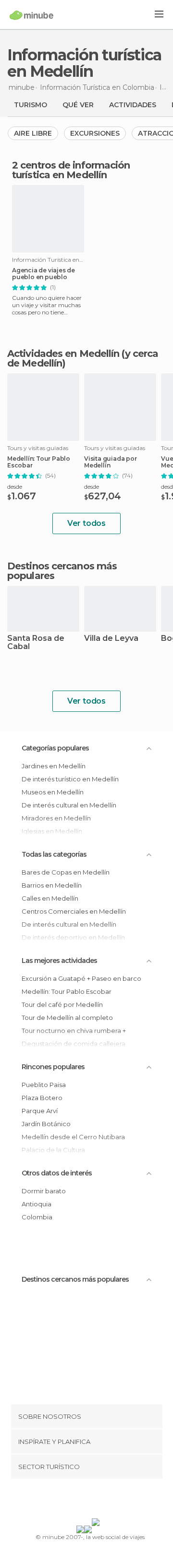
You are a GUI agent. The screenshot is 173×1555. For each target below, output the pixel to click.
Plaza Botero (42, 1098)
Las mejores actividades (59, 960)
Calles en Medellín (50, 898)
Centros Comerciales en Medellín (74, 911)
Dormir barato (44, 1191)
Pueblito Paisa (44, 1084)
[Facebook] (71, 1500)
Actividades (132, 104)
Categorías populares (55, 748)
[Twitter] (84, 1500)
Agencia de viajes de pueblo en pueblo (43, 274)
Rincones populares (53, 1066)
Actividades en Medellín (63, 353)
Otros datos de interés (57, 1173)
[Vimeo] (96, 1500)
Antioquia (36, 1204)
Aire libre (33, 133)
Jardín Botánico (46, 1124)
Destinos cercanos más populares (62, 570)
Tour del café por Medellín (62, 1004)
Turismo (30, 104)
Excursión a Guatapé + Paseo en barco (81, 978)
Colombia (37, 1217)
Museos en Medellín (53, 792)
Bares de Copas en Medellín (66, 872)
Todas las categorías (54, 854)
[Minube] (31, 15)
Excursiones (95, 133)
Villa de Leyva (111, 639)
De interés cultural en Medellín (69, 805)
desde (14, 486)
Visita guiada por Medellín (110, 462)
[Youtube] (109, 1500)
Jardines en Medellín (54, 766)
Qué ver (78, 104)
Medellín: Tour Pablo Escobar (38, 462)
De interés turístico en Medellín (70, 779)
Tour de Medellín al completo (67, 1017)
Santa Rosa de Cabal (35, 643)
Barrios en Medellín (52, 885)
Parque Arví (40, 1111)
